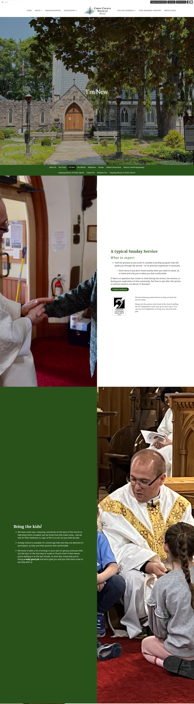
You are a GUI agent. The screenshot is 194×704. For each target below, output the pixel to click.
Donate (101, 167)
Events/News (69, 11)
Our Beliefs (81, 167)
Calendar (171, 2)
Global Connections (113, 167)
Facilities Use (102, 173)
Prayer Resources (53, 11)
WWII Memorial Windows (150, 11)
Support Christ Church (158, 2)
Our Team (62, 167)
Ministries (92, 167)
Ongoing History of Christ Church (71, 173)
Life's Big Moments (125, 11)
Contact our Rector (120, 289)
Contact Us (90, 173)
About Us (52, 167)
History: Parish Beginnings (134, 167)
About (37, 11)
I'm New (72, 167)
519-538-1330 (181, 2)
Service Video (170, 11)
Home (29, 11)
